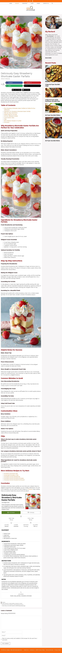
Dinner (38, 3)
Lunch (32, 3)
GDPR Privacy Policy (40, 649)
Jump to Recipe (17, 89)
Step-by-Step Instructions (10, 113)
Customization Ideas (9, 117)
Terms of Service (49, 649)
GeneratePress (18, 649)
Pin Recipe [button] (31, 512)
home (10, 3)
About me (26, 649)
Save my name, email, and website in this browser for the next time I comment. (19, 639)
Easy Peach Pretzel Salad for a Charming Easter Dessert (12, 604)
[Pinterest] (32, 1)
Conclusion (6, 122)
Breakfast (24, 3)
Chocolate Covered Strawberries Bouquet (14, 479)
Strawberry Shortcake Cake (11, 473)
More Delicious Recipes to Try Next (12, 120)
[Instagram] (30, 1)
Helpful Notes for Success (10, 114)
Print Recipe (27, 89)
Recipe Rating (4, 613)
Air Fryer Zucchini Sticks (52, 140)
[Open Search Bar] (52, 3)
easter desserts (5, 603)
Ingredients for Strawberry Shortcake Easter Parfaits (17, 111)
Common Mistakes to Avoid (11, 116)
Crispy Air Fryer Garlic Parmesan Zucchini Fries (52, 100)
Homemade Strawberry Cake (11, 475)
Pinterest (30, 489)
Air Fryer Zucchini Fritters (52, 115)
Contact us (46, 3)
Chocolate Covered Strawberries (12, 476)
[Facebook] (27, 1)
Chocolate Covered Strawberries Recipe (14, 478)
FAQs (5, 119)
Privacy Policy (57, 649)
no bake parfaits (12, 603)
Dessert (17, 3)
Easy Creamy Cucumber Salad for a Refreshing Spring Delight (13, 605)
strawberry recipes (18, 603)
